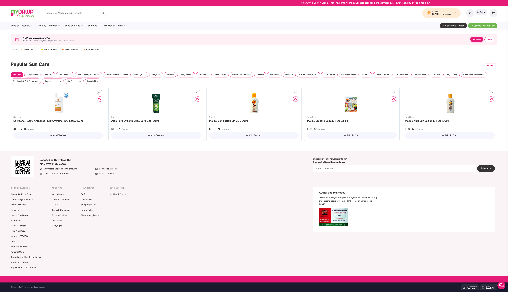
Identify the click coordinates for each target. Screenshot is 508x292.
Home (489, 39)
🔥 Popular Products (70, 49)
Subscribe (486, 168)
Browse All (477, 39)
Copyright (57, 225)
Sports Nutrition (382, 75)
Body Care (156, 75)
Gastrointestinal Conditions (116, 75)
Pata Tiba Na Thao (19, 246)
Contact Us (86, 199)
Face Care (48, 75)
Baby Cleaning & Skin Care (88, 75)
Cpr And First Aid (74, 81)
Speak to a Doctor (454, 25)
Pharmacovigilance (90, 215)
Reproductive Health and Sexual (26, 257)
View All (490, 66)
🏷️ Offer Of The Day (28, 49)
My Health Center (113, 25)
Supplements (32, 75)
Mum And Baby (18, 231)
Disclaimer (57, 220)
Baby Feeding (451, 75)
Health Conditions (19, 215)
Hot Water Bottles (348, 75)
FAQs (83, 194)
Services (92, 25)
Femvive (15, 210)
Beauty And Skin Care (21, 194)
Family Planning (186, 75)
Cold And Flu (204, 75)
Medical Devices (18, 225)
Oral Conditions (401, 75)
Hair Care (289, 75)
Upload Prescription (484, 25)
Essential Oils (92, 81)
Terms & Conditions (61, 210)
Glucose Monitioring (52, 81)
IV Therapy (16, 220)
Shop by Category (20, 25)
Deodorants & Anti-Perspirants (25, 81)
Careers (55, 204)
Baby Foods (274, 75)
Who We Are (58, 194)
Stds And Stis (220, 75)
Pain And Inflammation (241, 75)
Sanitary (260, 75)
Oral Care (436, 75)
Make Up (170, 75)
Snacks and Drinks (19, 262)
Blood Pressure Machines (473, 75)
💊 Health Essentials (91, 49)
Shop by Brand (72, 25)
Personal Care (17, 252)
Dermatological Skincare (22, 199)
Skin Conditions (65, 75)
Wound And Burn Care (308, 75)
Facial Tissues (329, 75)
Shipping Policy (88, 204)
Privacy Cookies (59, 215)
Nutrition (365, 75)
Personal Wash (420, 75)
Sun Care (17, 75)
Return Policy (87, 210)
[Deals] (470, 13)
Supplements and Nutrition (24, 267)
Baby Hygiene (140, 75)
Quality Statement (61, 199)
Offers (14, 241)
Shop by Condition (47, 25)
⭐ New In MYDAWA (49, 49)
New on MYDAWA (19, 236)
